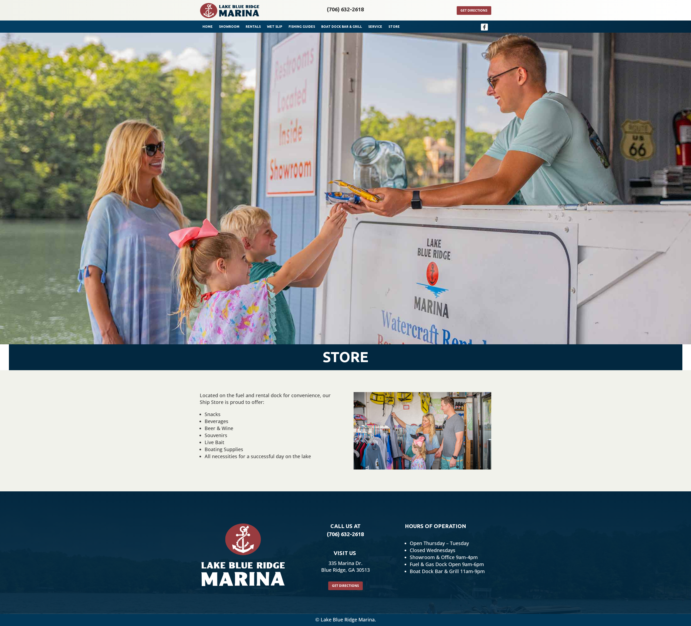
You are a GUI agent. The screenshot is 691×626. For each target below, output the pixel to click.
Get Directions (473, 10)
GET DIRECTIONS (345, 585)
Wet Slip (274, 26)
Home (207, 26)
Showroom (229, 26)
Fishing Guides (302, 26)
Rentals (253, 26)
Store (394, 26)
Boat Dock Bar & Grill (341, 26)
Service (375, 26)
